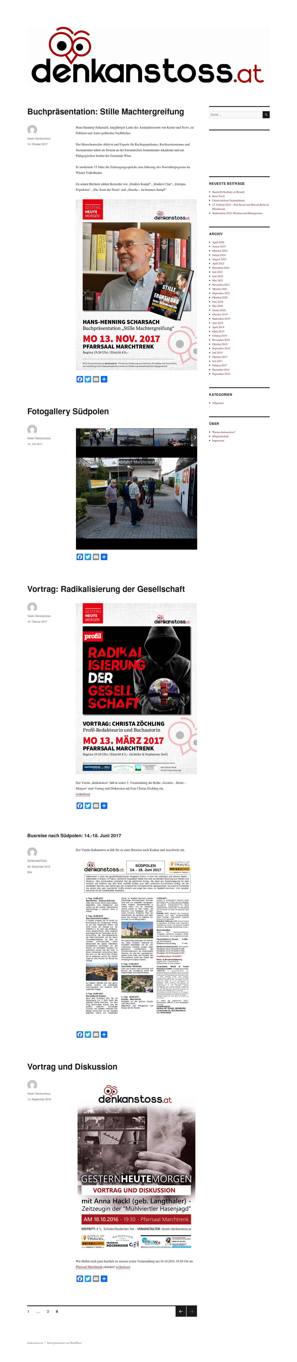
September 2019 (221, 318)
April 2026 (218, 242)
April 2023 (218, 263)
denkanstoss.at (35, 1343)
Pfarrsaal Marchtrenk (89, 1267)
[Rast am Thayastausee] (135, 437)
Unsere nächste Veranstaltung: (228, 200)
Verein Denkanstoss (39, 138)
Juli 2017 (217, 361)
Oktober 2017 (219, 357)
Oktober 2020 (219, 297)
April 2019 (218, 327)
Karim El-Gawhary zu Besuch (228, 192)
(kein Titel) (218, 196)
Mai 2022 (217, 280)
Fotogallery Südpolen (68, 411)
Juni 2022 (217, 276)
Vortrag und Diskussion (72, 1066)
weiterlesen (83, 794)
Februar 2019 (219, 335)
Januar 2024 (219, 255)
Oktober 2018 (219, 344)
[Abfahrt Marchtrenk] (98, 437)
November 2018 (221, 340)
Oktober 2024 (219, 250)
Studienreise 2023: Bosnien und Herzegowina (237, 213)
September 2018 (221, 348)
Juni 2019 (217, 323)
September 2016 (221, 374)
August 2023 (219, 259)
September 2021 (221, 293)
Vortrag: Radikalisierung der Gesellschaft (106, 588)
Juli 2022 (217, 272)
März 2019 (218, 331)
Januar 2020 (219, 310)
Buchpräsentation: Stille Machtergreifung (105, 111)
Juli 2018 (217, 352)
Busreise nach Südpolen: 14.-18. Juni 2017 (74, 835)
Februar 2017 (219, 365)
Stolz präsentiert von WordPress (64, 1343)
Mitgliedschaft (220, 436)
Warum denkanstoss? (223, 432)
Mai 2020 (217, 306)
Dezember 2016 (221, 369)
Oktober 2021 (219, 289)
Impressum (218, 440)
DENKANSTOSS (37, 861)
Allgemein (218, 403)
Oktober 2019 (219, 314)
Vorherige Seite (180, 1316)
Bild (29, 872)
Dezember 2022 (221, 267)
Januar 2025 (219, 246)
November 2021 (221, 284)
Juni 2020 (217, 301)
